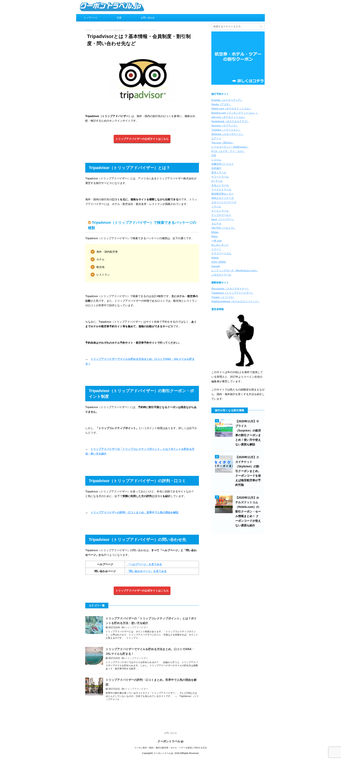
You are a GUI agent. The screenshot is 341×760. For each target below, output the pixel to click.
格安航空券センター (222, 193)
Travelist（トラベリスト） (226, 129)
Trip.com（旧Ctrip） (222, 142)
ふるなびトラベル (221, 274)
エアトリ (216, 138)
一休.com (216, 240)
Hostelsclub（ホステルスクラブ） (230, 121)
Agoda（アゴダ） (221, 104)
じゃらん (216, 159)
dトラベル (217, 181)
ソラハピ (216, 206)
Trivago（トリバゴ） (223, 297)
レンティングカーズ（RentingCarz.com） (234, 270)
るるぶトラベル (220, 185)
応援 (119, 17)
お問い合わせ (148, 17)
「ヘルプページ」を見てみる (144, 564)
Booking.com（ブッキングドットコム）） (234, 112)
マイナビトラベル (221, 189)
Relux (214, 236)
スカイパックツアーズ (223, 202)
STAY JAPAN (218, 261)
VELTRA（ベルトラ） (223, 227)
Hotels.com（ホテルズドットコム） (231, 108)
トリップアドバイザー (136, 627)
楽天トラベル (218, 172)
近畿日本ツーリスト (222, 163)
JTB (213, 155)
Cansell (215, 266)
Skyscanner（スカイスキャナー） (230, 288)
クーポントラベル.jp (170, 741)
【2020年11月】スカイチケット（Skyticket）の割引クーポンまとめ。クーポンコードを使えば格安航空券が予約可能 (248, 471)
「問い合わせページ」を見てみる (147, 571)
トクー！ (216, 249)
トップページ (91, 17)
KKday (215, 232)
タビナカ (216, 223)
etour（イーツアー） (223, 219)
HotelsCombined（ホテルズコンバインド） (235, 301)
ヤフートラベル (220, 176)
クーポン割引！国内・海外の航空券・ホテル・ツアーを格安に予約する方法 (170, 748)
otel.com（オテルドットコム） (228, 117)
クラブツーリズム (221, 253)
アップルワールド (221, 215)
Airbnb (215, 257)
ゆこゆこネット (220, 244)
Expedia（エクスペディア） (227, 100)
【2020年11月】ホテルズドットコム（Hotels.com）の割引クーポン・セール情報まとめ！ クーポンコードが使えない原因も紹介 (248, 511)
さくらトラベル (220, 210)
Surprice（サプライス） (224, 125)
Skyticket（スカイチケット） (227, 134)
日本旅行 (216, 168)
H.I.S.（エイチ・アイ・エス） (228, 151)
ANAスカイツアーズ (222, 198)
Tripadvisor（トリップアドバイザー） (232, 292)
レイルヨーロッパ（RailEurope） (230, 146)
